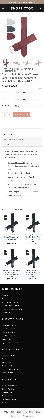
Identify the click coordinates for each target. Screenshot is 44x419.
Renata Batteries (8, 359)
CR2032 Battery (7, 373)
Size (3, 92)
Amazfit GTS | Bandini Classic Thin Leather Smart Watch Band (11, 237)
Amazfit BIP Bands (10, 71)
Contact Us (6, 313)
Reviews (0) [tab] (8, 144)
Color (4, 99)
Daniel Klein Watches (9, 385)
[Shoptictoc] (22, 8)
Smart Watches (7, 392)
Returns (4, 299)
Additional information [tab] (14, 139)
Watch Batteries (7, 366)
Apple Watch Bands (9, 329)
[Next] (39, 37)
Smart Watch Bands (10, 69)
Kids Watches (7, 403)
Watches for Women (9, 399)
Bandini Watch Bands (9, 325)
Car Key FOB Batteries (10, 369)
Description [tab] (8, 134)
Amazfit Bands (27, 69)
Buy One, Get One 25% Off (11, 302)
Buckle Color (6, 105)
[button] (3, 8)
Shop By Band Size (8, 332)
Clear (40, 89)
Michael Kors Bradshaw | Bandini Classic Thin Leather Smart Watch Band (11, 273)
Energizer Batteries (8, 355)
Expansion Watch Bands (10, 343)
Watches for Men (8, 396)
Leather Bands (7, 339)
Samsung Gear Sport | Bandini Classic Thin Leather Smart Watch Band (33, 238)
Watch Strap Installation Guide (12, 309)
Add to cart (21, 115)
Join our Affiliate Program (11, 306)
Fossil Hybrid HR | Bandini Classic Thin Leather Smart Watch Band (32, 273)
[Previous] (5, 37)
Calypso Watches (8, 389)
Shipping (5, 295)
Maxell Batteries (7, 362)
